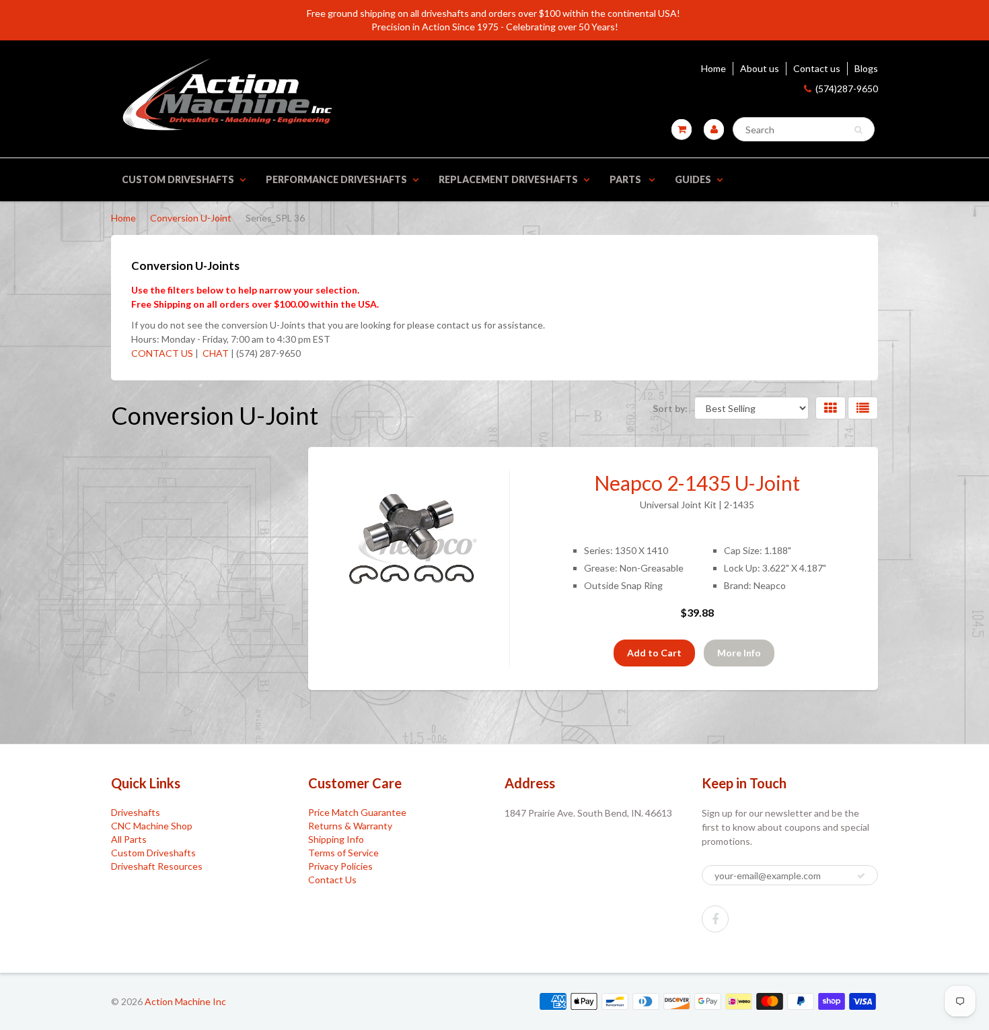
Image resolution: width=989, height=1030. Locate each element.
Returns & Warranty (350, 825)
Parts (626, 179)
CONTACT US (162, 353)
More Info (739, 652)
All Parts (129, 839)
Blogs (866, 68)
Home (713, 68)
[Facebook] (715, 918)
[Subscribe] (861, 876)
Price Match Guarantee (357, 812)
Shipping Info (336, 839)
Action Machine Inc (185, 1001)
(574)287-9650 (846, 88)
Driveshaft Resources (157, 866)
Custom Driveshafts (178, 179)
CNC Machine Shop (151, 825)
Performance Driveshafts (336, 179)
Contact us (816, 68)
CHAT (214, 353)
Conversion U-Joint (190, 218)
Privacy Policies (340, 866)
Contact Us (332, 879)
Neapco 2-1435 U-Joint (697, 483)
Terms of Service (343, 852)
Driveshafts (135, 812)
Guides (693, 179)
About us (759, 68)
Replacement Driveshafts (508, 179)
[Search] (858, 130)
